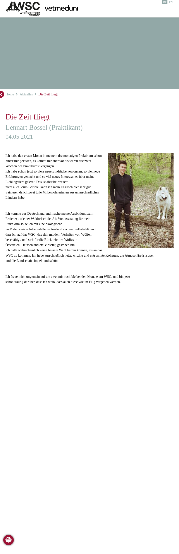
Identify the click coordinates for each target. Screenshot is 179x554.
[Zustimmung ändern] (8, 540)
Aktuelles (26, 94)
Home (9, 94)
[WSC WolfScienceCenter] (22, 9)
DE (165, 2)
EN (171, 2)
